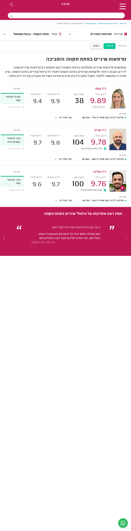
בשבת (96, 45)
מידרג (65, 4)
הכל (108, 45)
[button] (4, 238)
